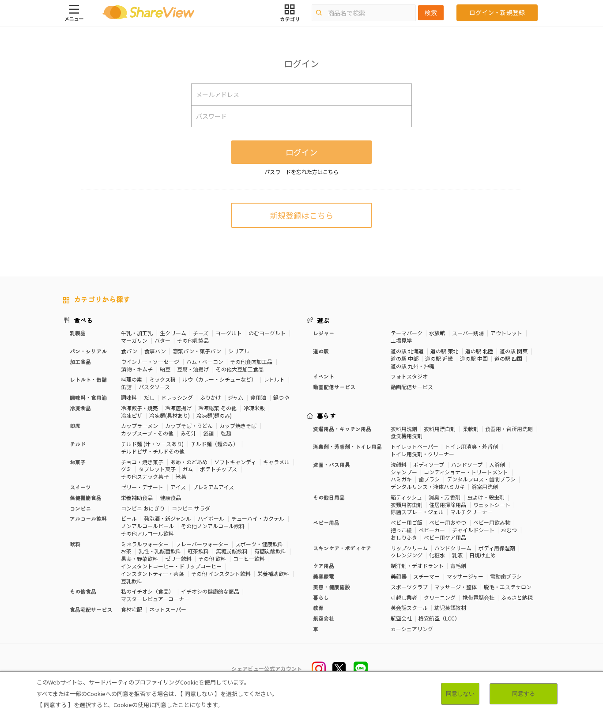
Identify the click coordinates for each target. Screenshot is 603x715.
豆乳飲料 (131, 581)
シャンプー (404, 472)
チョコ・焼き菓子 (142, 461)
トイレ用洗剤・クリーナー (422, 454)
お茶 (126, 551)
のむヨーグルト (267, 333)
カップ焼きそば (237, 425)
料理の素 (131, 379)
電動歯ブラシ (506, 576)
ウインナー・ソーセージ (150, 361)
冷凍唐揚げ (178, 408)
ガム (187, 469)
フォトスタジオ (409, 376)
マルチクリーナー (471, 511)
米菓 (181, 476)
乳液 (457, 555)
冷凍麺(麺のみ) (214, 415)
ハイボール (211, 518)
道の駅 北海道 (407, 351)
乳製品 (78, 333)
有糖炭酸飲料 (270, 551)
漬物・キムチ (137, 369)
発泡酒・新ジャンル (167, 518)
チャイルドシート (473, 529)
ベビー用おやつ (447, 522)
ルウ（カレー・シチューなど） (219, 379)
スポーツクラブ (409, 586)
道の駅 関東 (514, 351)
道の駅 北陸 (479, 351)
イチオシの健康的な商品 (210, 591)
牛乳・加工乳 (137, 333)
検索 (431, 12)
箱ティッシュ (406, 497)
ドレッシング (177, 397)
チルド (78, 443)
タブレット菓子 (157, 469)
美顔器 (399, 576)
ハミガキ (401, 479)
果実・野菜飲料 (139, 558)
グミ (126, 469)
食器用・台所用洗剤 (509, 428)
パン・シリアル (88, 351)
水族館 (437, 333)
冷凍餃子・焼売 (139, 408)
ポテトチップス (218, 469)
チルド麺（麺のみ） (214, 443)
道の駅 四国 (508, 358)
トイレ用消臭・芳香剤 (471, 446)
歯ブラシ (429, 479)
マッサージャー (465, 576)
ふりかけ (210, 397)
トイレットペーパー (414, 446)
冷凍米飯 (254, 408)
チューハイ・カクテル (257, 518)
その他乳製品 (193, 340)
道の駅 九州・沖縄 (412, 366)
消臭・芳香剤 (444, 497)
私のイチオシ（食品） (147, 591)
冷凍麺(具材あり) (169, 415)
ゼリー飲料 (178, 558)
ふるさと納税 (517, 597)
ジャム (235, 397)
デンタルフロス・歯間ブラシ (481, 479)
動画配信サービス (412, 386)
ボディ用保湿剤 (497, 548)
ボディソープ (428, 464)
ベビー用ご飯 (406, 522)
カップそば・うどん (189, 425)
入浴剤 (497, 464)
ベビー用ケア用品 (445, 537)
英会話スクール (409, 607)
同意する (523, 693)
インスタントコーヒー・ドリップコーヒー (171, 566)
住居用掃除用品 (447, 504)
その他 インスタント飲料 (221, 573)
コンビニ (80, 508)
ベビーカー (431, 529)
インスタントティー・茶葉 (152, 573)
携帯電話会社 (478, 597)
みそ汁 (188, 433)
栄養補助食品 (137, 497)
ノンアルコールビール (147, 526)
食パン (129, 351)
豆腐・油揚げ (193, 369)
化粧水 (437, 555)
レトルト (274, 379)
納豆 (165, 369)
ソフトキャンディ (235, 461)
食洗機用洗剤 (406, 435)
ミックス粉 (162, 379)
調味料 (129, 397)
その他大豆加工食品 (240, 369)
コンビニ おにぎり (143, 508)
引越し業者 (404, 597)
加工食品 (80, 361)
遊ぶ (323, 320)
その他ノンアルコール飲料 (213, 526)
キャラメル (276, 461)
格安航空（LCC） (439, 618)
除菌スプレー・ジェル (417, 511)
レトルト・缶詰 (88, 379)
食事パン (155, 351)
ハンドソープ (466, 464)
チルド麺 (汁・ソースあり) (152, 443)
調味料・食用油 (88, 397)
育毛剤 (458, 565)
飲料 (75, 544)
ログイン (301, 152)
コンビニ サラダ (191, 508)
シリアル (238, 351)
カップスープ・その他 (147, 433)
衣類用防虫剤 (406, 504)
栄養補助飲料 (273, 573)
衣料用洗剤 (404, 428)
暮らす (326, 415)
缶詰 (126, 386)
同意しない (460, 693)
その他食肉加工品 (251, 361)
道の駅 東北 (444, 351)
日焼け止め (482, 555)
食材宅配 (131, 609)
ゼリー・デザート (142, 487)
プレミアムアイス (213, 487)
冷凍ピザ (131, 415)
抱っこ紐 (401, 529)
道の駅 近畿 (439, 358)
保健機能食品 (86, 497)
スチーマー (426, 576)
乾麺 (226, 433)
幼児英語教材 (450, 607)
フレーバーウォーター (202, 544)
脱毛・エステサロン (507, 586)
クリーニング (440, 597)
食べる (83, 320)
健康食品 (170, 497)
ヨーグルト (228, 333)
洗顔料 (399, 464)
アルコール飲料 (88, 518)
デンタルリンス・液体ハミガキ (428, 486)
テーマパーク (406, 333)
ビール (129, 518)
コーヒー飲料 (249, 558)
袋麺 (208, 433)
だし (149, 397)
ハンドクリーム (452, 548)
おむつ (509, 529)
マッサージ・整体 (455, 586)
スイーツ (80, 487)
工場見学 (401, 340)
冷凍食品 (80, 408)
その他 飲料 (212, 558)
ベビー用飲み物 (491, 522)
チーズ (200, 333)
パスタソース (154, 386)
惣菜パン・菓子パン (197, 351)
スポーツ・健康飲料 (259, 544)
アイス (178, 487)
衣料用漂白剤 (440, 428)
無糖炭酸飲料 (232, 551)
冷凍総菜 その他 (217, 408)
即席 (75, 425)
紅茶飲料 (198, 551)
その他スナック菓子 (145, 476)
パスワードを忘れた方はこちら (301, 171)
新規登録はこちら (301, 215)
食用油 (258, 397)
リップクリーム (409, 548)
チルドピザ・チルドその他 (153, 451)
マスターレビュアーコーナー (155, 598)
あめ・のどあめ (188, 461)
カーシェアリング (412, 628)
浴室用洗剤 (484, 486)
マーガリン (134, 340)
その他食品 (83, 591)
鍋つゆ (281, 397)
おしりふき (404, 537)
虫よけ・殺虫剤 (486, 497)
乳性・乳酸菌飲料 (160, 551)
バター (162, 340)
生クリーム (173, 333)
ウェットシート (491, 504)
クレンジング (406, 555)
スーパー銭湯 (468, 333)
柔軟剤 (471, 428)
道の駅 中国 (474, 358)
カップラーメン (139, 425)
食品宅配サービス (91, 609)
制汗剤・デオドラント (417, 565)
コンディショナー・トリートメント (466, 472)
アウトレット (506, 333)
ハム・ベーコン (204, 361)
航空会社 (401, 618)
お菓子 (78, 461)
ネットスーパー (167, 609)
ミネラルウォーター (145, 544)
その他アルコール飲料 (147, 533)
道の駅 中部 (404, 358)
